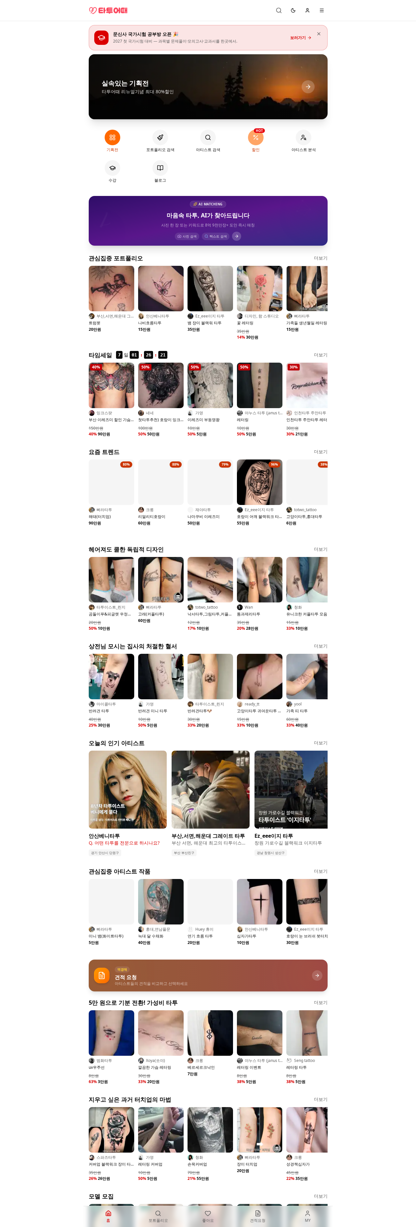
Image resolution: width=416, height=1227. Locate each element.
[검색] (279, 10)
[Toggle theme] (293, 10)
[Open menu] (322, 10)
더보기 (321, 258)
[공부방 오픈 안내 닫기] (319, 34)
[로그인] (307, 10)
